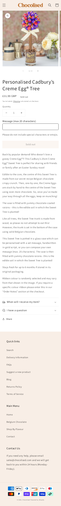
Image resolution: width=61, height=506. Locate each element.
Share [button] (9, 319)
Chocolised (26, 500)
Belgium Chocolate (17, 421)
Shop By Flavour (15, 429)
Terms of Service (15, 394)
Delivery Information (17, 357)
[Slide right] (37, 70)
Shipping (16, 101)
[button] (4, 5)
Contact (11, 436)
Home (10, 414)
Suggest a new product (19, 372)
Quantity (6, 106)
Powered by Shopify (37, 500)
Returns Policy (14, 386)
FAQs (9, 364)
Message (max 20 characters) (19, 121)
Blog (9, 379)
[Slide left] (23, 70)
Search (10, 350)
